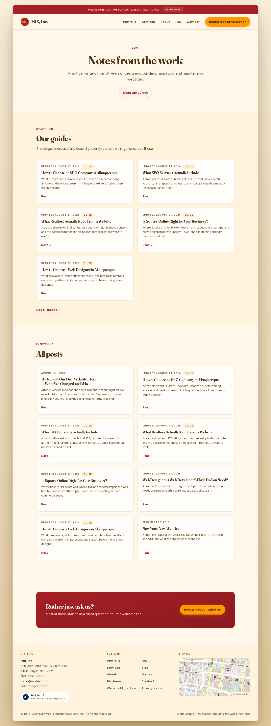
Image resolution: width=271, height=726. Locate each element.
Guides (146, 674)
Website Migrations (121, 688)
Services (148, 22)
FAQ (178, 22)
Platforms (114, 681)
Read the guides (135, 92)
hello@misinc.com (34, 681)
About (165, 22)
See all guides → (48, 310)
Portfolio (129, 22)
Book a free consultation (227, 22)
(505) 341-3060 (32, 676)
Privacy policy (151, 688)
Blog (144, 668)
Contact (193, 22)
